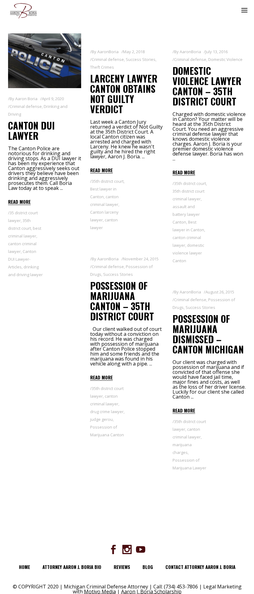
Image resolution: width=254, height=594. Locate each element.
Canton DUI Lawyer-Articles (22, 259)
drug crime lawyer (107, 411)
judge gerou (101, 419)
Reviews (122, 566)
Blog (147, 566)
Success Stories (140, 59)
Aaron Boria (26, 98)
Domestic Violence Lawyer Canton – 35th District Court (207, 86)
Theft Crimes (102, 67)
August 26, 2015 (219, 292)
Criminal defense (26, 106)
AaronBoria (108, 51)
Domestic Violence (225, 59)
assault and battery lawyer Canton (186, 214)
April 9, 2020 (53, 98)
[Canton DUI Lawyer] (44, 60)
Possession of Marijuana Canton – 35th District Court (122, 301)
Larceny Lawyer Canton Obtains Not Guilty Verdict (123, 93)
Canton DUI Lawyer (31, 130)
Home (24, 566)
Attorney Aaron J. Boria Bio (71, 566)
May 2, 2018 (134, 51)
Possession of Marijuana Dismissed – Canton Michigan (208, 334)
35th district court (108, 181)
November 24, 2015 (141, 259)
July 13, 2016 (216, 51)
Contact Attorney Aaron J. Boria (200, 566)
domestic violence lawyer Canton (188, 252)
